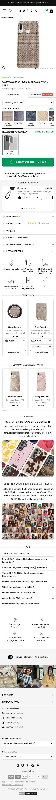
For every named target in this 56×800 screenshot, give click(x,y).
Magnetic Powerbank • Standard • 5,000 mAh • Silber (41, 332)
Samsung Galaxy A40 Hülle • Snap (15, 401)
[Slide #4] (45, 68)
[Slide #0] (35, 68)
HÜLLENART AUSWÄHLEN (14, 132)
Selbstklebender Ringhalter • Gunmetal (15, 332)
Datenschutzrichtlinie (12, 785)
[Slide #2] (40, 68)
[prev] (2, 3)
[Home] (28, 11)
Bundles (41, 95)
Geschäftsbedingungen (24, 782)
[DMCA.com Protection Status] (28, 794)
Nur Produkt (14, 95)
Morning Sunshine (41, 397)
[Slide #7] (52, 68)
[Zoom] (3, 68)
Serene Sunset (15, 397)
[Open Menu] (4, 10)
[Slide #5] (47, 68)
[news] (45, 10)
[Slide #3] (43, 68)
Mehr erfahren (46, 132)
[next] (53, 3)
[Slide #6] (50, 68)
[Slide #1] (38, 68)
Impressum (7, 782)
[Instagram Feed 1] (28, 676)
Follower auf (32, 657)
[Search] (10, 10)
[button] (13, 77)
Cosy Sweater (15, 327)
